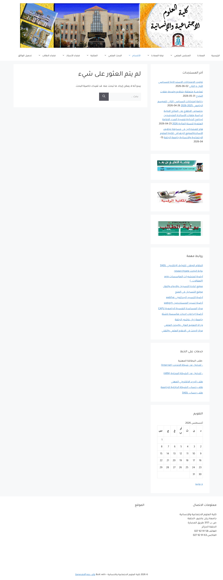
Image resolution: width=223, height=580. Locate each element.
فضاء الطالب (49, 56)
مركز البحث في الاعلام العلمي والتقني (182, 331)
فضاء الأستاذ (73, 56)
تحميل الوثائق (25, 56)
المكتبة (94, 56)
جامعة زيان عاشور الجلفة (189, 320)
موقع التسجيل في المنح (189, 292)
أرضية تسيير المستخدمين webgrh (183, 303)
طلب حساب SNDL (192, 393)
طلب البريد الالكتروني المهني (187, 382)
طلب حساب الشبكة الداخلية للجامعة (182, 387)
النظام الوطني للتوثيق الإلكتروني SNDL (181, 265)
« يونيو (199, 484)
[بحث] (104, 97)
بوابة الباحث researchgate (188, 271)
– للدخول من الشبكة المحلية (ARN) (183, 373)
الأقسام (136, 56)
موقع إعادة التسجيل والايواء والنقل (183, 286)
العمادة (201, 56)
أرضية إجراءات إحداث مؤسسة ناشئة (182, 314)
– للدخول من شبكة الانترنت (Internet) (182, 365)
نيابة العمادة (157, 56)
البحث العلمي (115, 56)
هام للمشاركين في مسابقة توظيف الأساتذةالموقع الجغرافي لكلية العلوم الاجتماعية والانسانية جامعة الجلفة (181, 133)
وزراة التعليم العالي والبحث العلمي (183, 325)
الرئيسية (215, 56)
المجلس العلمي (182, 56)
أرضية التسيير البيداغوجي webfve (184, 297)
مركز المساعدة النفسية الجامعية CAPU (180, 308)
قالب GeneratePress (85, 574)
